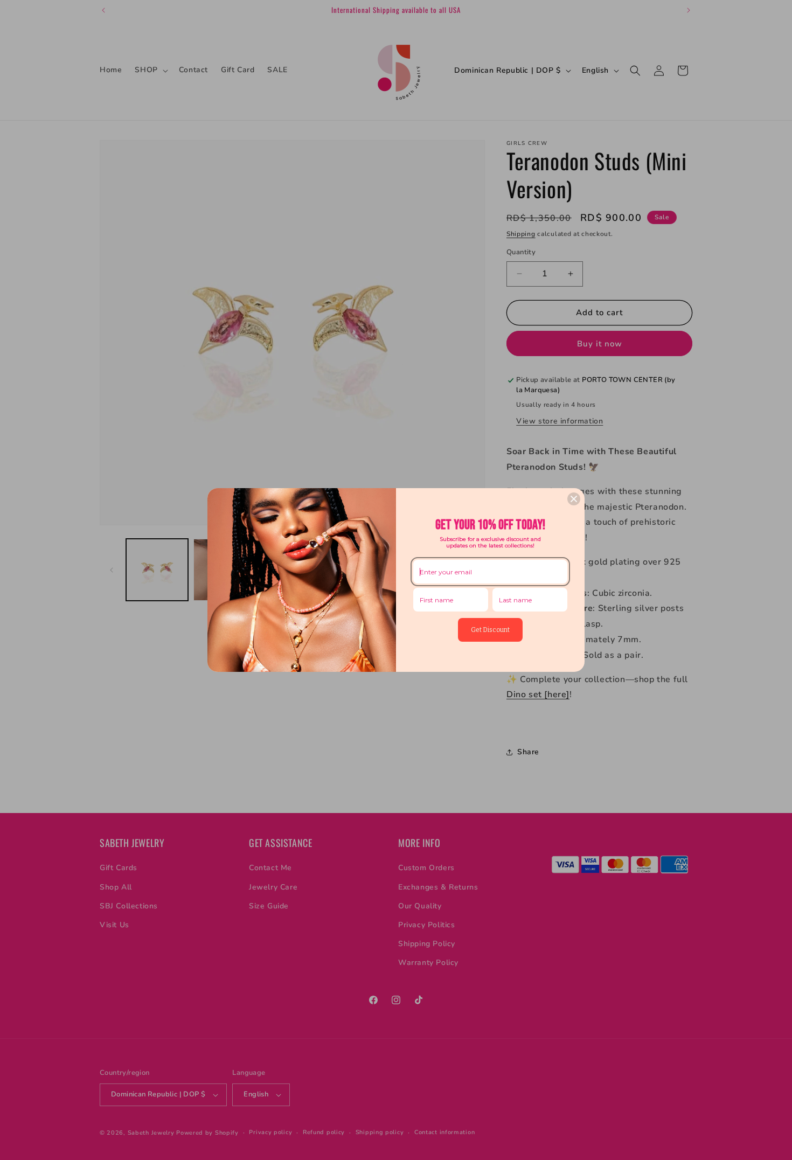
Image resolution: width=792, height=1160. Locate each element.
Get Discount (490, 630)
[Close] (573, 498)
